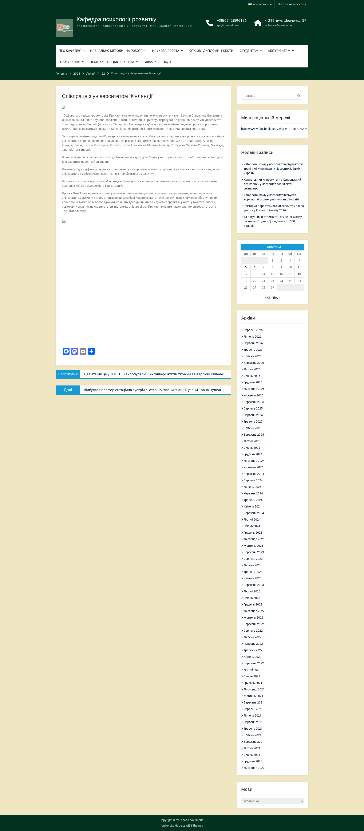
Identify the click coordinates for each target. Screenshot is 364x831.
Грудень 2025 (253, 382)
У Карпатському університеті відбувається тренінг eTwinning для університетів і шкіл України (273, 168)
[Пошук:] (272, 95)
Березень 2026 (254, 362)
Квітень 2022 (252, 656)
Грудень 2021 (253, 683)
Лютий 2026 (252, 369)
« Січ (268, 297)
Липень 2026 (252, 336)
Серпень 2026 (253, 330)
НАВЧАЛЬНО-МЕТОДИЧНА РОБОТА (116, 51)
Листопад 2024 (254, 460)
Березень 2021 (254, 741)
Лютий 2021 (252, 748)
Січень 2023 (252, 598)
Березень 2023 (254, 585)
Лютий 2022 (252, 669)
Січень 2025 (252, 447)
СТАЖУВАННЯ (69, 62)
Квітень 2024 (252, 506)
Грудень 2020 (253, 761)
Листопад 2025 (254, 389)
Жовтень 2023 (253, 545)
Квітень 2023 (252, 578)
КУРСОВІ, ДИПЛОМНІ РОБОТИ (211, 51)
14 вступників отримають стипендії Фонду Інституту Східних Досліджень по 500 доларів (273, 221)
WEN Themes (194, 825)
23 (281, 280)
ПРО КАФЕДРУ (70, 51)
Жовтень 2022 (253, 617)
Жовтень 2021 (253, 696)
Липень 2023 (252, 565)
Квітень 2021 (252, 735)
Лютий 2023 (252, 591)
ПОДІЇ (167, 62)
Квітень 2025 (252, 428)
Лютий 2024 (252, 519)
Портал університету (292, 4)
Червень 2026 (253, 343)
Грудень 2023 (253, 532)
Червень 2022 (253, 643)
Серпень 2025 (253, 408)
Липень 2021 (252, 715)
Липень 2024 (252, 487)
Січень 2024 (252, 526)
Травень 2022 (253, 650)
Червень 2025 (253, 415)
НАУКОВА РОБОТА (165, 51)
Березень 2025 (254, 434)
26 (246, 287)
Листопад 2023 (254, 539)
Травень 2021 (253, 728)
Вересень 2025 (254, 402)
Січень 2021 (252, 754)
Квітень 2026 (252, 356)
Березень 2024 (254, 513)
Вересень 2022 (254, 624)
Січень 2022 (252, 676)
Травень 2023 (253, 571)
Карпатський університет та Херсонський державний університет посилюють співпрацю (272, 184)
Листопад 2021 (254, 689)
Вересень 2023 (254, 552)
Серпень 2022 (253, 630)
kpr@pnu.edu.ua (228, 25)
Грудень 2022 (253, 604)
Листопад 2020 (254, 767)
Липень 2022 (252, 637)
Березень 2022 (254, 663)
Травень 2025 (253, 421)
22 (272, 280)
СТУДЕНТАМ (249, 51)
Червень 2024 (253, 493)
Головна (150, 62)
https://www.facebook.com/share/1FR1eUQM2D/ (274, 128)
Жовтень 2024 (253, 467)
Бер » (276, 297)
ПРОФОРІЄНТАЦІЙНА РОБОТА (112, 62)
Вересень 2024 (254, 473)
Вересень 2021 (254, 702)
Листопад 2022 (254, 611)
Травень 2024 (253, 500)
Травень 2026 (253, 349)
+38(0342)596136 (232, 20)
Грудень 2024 (253, 454)
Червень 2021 (253, 722)
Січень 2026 (252, 375)
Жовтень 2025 (253, 395)
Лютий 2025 (252, 441)
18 (299, 274)
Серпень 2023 (253, 558)
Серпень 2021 (253, 709)
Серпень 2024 (253, 480)
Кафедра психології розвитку (116, 19)
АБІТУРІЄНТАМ (279, 51)
